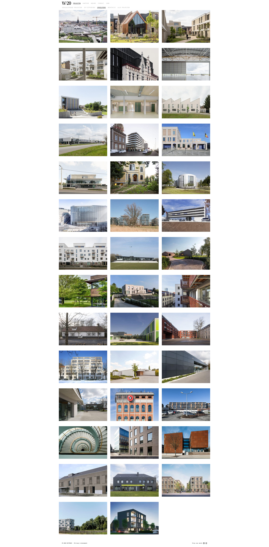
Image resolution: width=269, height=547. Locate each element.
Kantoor (86, 3)
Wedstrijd (111, 7)
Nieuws (93, 3)
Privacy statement (80, 543)
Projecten (77, 3)
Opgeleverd (101, 7)
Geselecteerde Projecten (72, 7)
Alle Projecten (124, 7)
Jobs (107, 3)
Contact (101, 3)
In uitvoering (89, 7)
